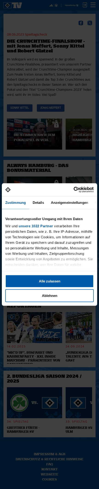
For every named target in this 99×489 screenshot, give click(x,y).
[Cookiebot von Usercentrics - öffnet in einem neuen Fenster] (73, 190)
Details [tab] (38, 202)
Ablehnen (49, 296)
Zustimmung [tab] (15, 202)
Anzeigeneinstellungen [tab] (69, 202)
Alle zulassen (49, 281)
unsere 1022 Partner (36, 226)
